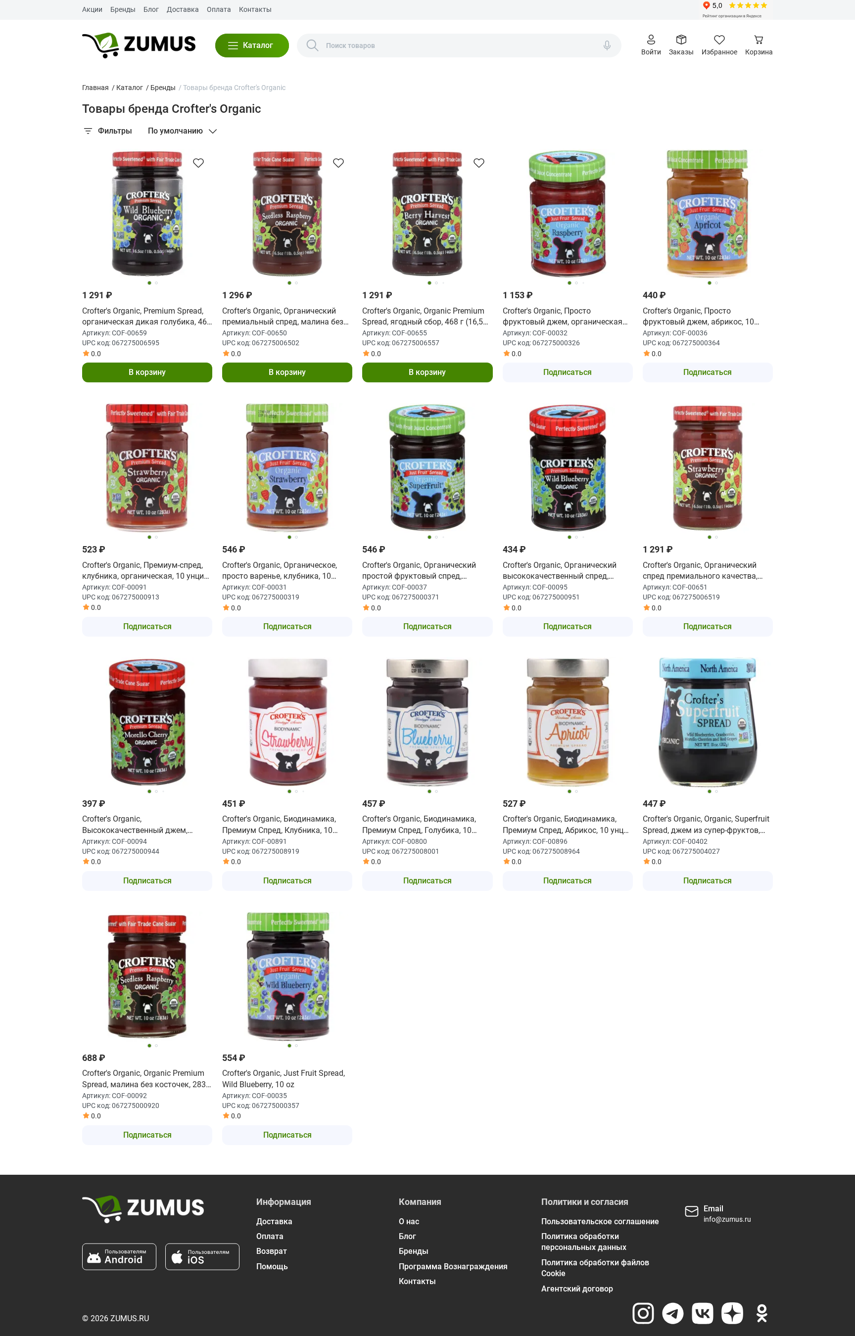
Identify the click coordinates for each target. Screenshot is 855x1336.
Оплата (219, 9)
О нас (409, 1221)
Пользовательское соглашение (600, 1221)
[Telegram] (673, 1313)
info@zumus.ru (727, 1219)
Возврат (271, 1251)
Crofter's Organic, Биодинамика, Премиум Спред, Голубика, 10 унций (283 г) (419, 825)
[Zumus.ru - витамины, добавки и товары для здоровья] (138, 45)
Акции (92, 9)
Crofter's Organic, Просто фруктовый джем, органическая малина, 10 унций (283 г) (562, 317)
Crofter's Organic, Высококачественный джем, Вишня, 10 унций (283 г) (135, 825)
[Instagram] (643, 1313)
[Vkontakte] (702, 1313)
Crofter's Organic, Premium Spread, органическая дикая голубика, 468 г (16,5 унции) (146, 317)
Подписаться (567, 372)
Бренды (123, 9)
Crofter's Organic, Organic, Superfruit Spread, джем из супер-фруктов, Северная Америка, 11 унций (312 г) (706, 825)
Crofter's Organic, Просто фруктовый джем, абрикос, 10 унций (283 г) (698, 317)
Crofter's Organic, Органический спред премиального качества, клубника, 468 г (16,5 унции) (700, 571)
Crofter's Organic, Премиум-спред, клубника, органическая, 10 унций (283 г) (145, 571)
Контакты (255, 9)
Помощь (272, 1266)
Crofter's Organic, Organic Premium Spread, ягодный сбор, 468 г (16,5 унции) (423, 317)
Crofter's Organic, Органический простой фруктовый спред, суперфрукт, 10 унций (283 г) (419, 571)
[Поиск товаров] (313, 45)
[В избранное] (198, 163)
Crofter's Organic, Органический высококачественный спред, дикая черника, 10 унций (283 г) (561, 571)
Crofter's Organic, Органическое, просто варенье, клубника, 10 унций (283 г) (279, 571)
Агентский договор (577, 1288)
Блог (151, 9)
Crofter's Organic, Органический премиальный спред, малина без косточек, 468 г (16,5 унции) (282, 317)
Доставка (183, 9)
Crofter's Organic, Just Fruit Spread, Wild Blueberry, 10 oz (283, 1078)
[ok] (762, 1313)
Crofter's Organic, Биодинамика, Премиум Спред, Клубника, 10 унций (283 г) (279, 825)
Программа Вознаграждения (453, 1266)
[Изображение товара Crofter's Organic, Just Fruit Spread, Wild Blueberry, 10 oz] (287, 977)
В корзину (147, 372)
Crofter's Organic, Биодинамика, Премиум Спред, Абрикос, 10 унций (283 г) (567, 825)
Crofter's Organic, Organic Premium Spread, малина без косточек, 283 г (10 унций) (146, 1079)
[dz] (732, 1313)
